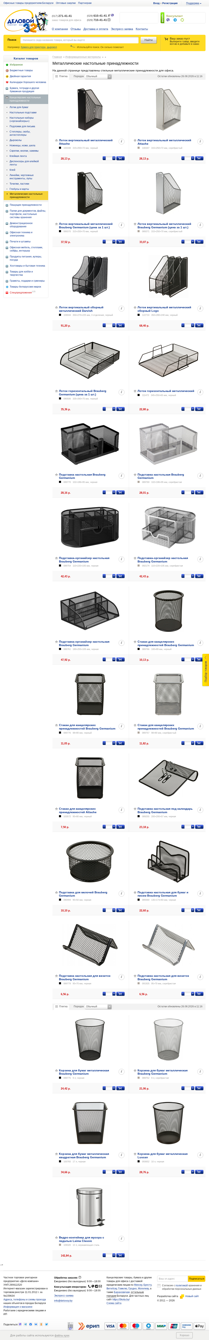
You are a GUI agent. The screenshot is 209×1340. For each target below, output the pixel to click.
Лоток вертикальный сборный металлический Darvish (81, 309)
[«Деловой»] (26, 21)
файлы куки (61, 1335)
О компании (60, 29)
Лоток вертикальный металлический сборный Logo (164, 309)
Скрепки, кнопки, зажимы (24, 150)
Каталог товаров (26, 58)
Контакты (142, 29)
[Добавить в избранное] (56, 140)
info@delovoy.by (63, 1300)
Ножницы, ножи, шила (22, 145)
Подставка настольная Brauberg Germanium (82, 476)
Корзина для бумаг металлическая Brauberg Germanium (84, 1072)
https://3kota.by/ (121, 1299)
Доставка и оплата (95, 29)
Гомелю (122, 1288)
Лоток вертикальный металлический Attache (86, 142)
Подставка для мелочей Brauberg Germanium (83, 894)
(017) (62, 16)
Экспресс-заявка (122, 29)
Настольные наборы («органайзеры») (22, 119)
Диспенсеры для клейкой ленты (24, 163)
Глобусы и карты (19, 189)
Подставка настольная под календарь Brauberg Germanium (165, 810)
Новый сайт (192, 1296)
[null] (20, 1324)
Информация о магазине (17, 1306)
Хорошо (184, 1335)
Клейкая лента (18, 156)
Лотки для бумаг (19, 107)
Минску (138, 1284)
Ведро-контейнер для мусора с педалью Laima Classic (81, 1239)
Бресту (147, 1284)
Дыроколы (16, 140)
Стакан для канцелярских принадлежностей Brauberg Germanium (166, 643)
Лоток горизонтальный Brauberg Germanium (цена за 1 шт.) (82, 392)
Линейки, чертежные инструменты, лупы (22, 177)
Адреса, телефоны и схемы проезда (24, 1299)
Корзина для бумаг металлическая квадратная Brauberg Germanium (84, 1155)
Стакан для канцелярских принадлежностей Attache (78, 810)
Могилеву (143, 1288)
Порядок (79, 76)
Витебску (112, 1288)
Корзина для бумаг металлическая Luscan (163, 1155)
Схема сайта (114, 1303)
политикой (182, 1285)
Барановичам (122, 1292)
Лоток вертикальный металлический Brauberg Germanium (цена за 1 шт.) (86, 225)
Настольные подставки (23, 112)
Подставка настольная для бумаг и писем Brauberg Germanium (163, 894)
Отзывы (76, 29)
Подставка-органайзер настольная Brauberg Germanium (84, 559)
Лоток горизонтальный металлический (166, 391)
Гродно (132, 1288)
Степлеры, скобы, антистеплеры (20, 133)
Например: (14, 47)
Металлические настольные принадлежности (26, 196)
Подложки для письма (22, 126)
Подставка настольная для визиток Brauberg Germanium (84, 977)
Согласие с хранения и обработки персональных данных (182, 1287)
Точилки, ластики (19, 183)
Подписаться (196, 1278)
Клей (12, 169)
